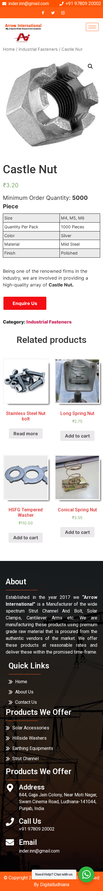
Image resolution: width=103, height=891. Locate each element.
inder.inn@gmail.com (39, 851)
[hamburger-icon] (92, 27)
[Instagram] (63, 12)
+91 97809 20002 (37, 829)
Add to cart (77, 436)
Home (9, 49)
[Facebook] (43, 12)
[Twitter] (53, 12)
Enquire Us (25, 303)
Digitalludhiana (54, 884)
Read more (25, 433)
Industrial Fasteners (38, 49)
